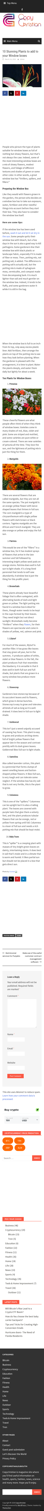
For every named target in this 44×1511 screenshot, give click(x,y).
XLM (20, 1147)
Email (10, 1048)
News (8, 1270)
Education (10, 1243)
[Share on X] (11, 93)
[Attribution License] (16, 871)
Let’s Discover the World (14, 1454)
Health (8, 1256)
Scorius (12, 871)
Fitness (8, 1252)
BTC (8, 1140)
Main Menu (12, 41)
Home (19, 935)
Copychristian (21, 1503)
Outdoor (12, 1292)
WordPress (22, 1505)
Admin (22, 59)
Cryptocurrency (13, 1229)
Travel (8, 1287)
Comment (13, 995)
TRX (19, 1140)
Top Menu (12, 3)
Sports (8, 1274)
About (5, 1440)
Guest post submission (13, 1449)
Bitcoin (11, 1234)
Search (37, 1492)
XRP (8, 1147)
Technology (11, 1278)
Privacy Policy (9, 1458)
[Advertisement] (23, 31)
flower (27, 624)
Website (11, 1062)
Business (9, 1225)
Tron (10, 1238)
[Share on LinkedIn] (23, 93)
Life (7, 1265)
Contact (6, 1445)
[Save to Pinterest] (17, 93)
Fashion (9, 1247)
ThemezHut (6, 1508)
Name (11, 1034)
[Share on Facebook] (5, 93)
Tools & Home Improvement (19, 1283)
